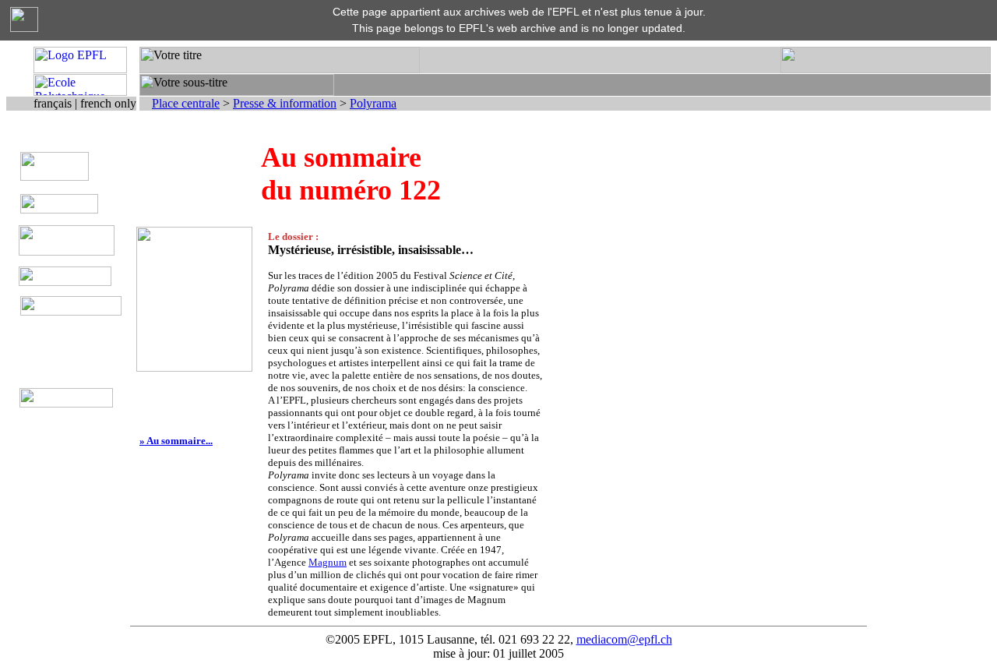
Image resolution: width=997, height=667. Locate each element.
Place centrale (186, 103)
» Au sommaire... (176, 440)
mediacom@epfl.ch (624, 639)
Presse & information (284, 103)
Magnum (327, 562)
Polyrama (373, 103)
